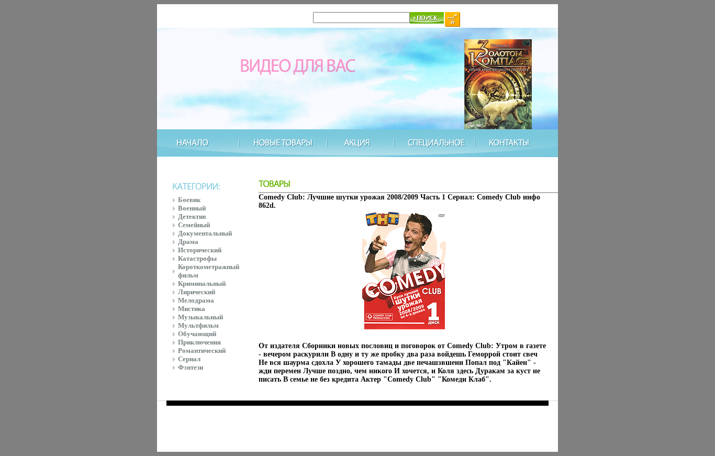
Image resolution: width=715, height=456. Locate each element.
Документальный (205, 233)
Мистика (191, 309)
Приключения (199, 342)
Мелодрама (196, 300)
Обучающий (197, 334)
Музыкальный (200, 317)
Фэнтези (190, 367)
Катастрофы (197, 258)
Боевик (189, 200)
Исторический (199, 250)
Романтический (202, 350)
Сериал (189, 359)
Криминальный (202, 283)
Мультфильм (198, 325)
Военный (192, 208)
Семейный (194, 225)
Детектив (192, 216)
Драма (188, 242)
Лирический (196, 292)
